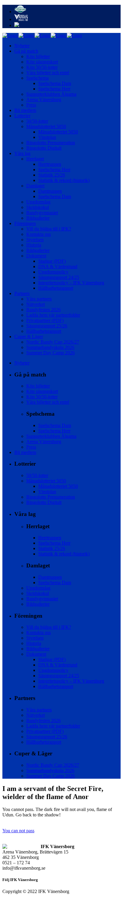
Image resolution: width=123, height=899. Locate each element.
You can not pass (18, 830)
